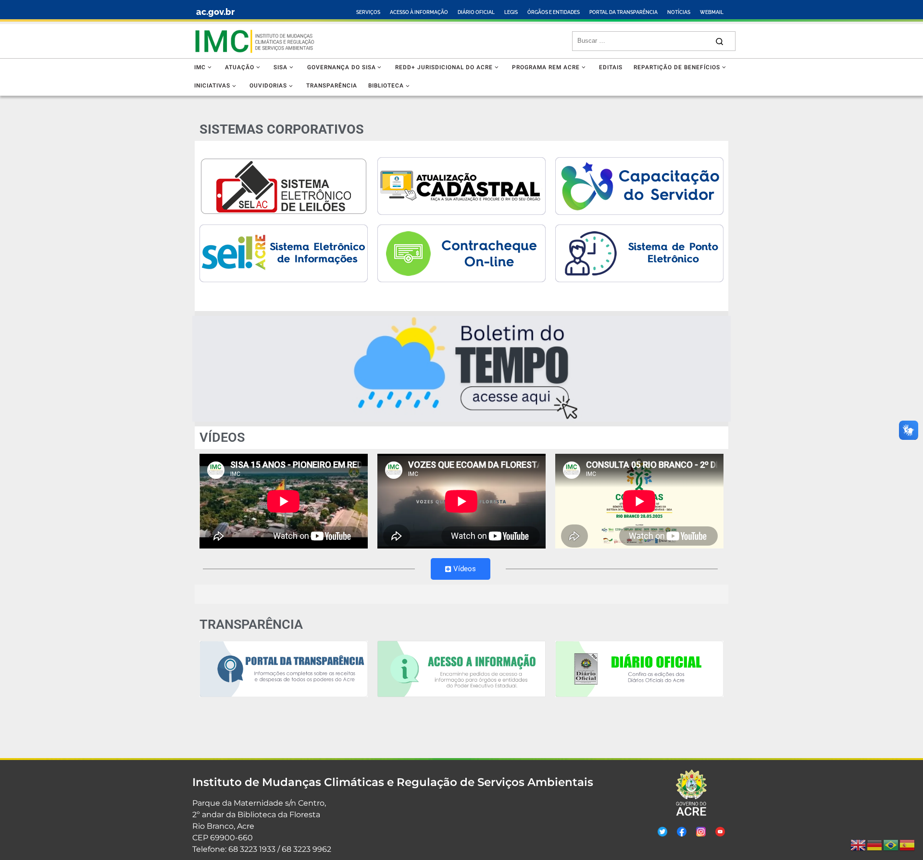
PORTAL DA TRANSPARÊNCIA (623, 12)
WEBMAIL (711, 12)
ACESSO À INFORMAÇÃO (419, 12)
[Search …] (719, 41)
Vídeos (464, 568)
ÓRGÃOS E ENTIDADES (553, 12)
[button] (461, 369)
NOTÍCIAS (678, 12)
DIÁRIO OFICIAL (476, 12)
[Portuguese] (891, 845)
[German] (875, 845)
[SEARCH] (643, 41)
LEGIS (511, 12)
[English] (858, 845)
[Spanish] (907, 845)
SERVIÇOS (368, 12)
